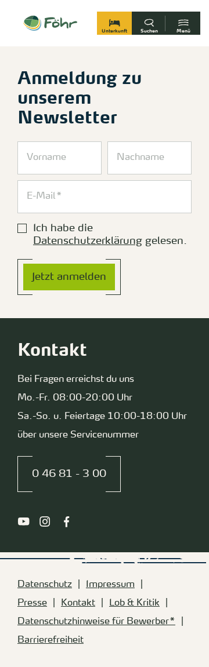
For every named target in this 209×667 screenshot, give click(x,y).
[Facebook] (66, 521)
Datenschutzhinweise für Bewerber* (96, 621)
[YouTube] (23, 521)
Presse (32, 603)
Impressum (110, 584)
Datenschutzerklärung (87, 241)
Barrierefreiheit (50, 640)
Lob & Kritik (134, 603)
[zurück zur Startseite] (50, 23)
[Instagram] (45, 521)
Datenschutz (44, 584)
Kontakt (78, 603)
